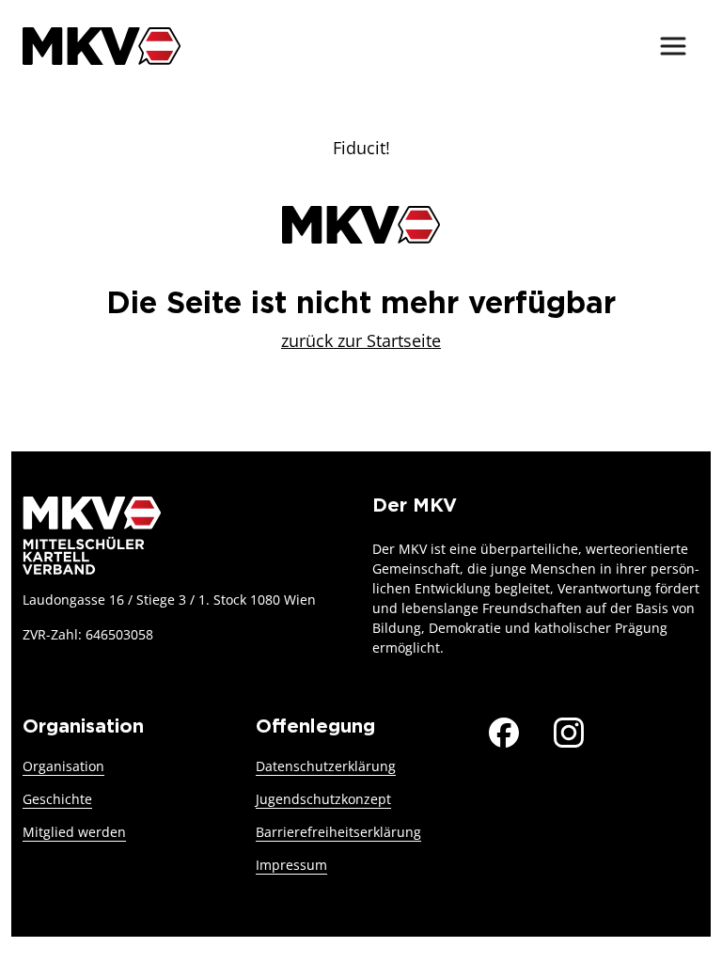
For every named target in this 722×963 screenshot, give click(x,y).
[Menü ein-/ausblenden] (673, 46)
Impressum (291, 865)
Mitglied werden (74, 832)
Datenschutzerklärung (326, 766)
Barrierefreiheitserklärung (338, 832)
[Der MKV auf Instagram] (569, 729)
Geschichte (57, 799)
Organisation (63, 766)
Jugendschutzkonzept (323, 799)
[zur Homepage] (101, 46)
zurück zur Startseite (361, 340)
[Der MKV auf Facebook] (504, 729)
